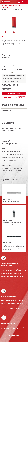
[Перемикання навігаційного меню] (2, 1)
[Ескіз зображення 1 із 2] (5, 32)
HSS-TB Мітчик (7, 199)
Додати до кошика (15, 93)
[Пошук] (25, 1)
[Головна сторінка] (7, 2)
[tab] (5, 13)
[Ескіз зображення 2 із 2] (13, 32)
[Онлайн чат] (8, 460)
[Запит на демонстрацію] (5, 460)
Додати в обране (8, 97)
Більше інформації (6, 48)
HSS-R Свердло (7, 242)
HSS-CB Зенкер (7, 220)
